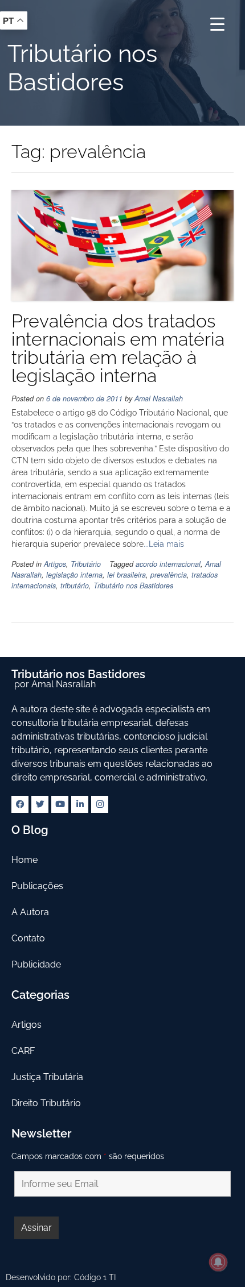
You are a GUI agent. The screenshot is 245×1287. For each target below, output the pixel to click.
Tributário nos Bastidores (133, 585)
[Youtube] (59, 804)
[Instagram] (99, 804)
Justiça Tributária (47, 1077)
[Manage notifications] (218, 1262)
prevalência (168, 575)
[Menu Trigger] (217, 24)
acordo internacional (168, 564)
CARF (23, 1050)
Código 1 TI (95, 1277)
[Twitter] (39, 804)
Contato (28, 938)
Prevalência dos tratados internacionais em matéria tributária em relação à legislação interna (117, 348)
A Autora (30, 912)
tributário (74, 585)
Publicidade (36, 964)
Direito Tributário (46, 1103)
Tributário (86, 564)
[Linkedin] (79, 804)
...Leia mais (164, 544)
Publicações (37, 886)
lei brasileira (126, 575)
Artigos (55, 564)
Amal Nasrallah (158, 398)
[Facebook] (19, 804)
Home (24, 859)
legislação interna (74, 575)
